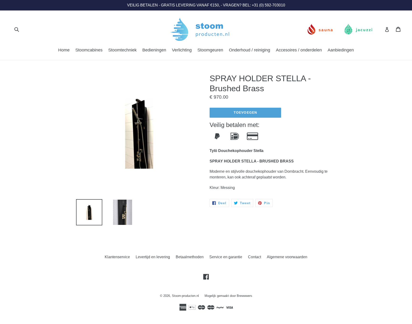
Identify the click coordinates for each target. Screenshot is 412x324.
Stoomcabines (89, 50)
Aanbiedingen (341, 50)
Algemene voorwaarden (287, 257)
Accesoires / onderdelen (299, 50)
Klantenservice (117, 257)
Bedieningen (154, 50)
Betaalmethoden (190, 257)
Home (64, 50)
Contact (254, 257)
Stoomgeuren (210, 50)
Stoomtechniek (122, 50)
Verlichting (182, 50)
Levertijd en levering (153, 257)
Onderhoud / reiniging (249, 50)
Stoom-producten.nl (185, 296)
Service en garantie (225, 257)
